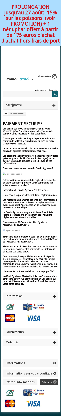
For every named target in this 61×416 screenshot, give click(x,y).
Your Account (42, 49)
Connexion (53, 49)
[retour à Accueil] (5, 113)
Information (14, 296)
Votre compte (40, 90)
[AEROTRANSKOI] (30, 62)
